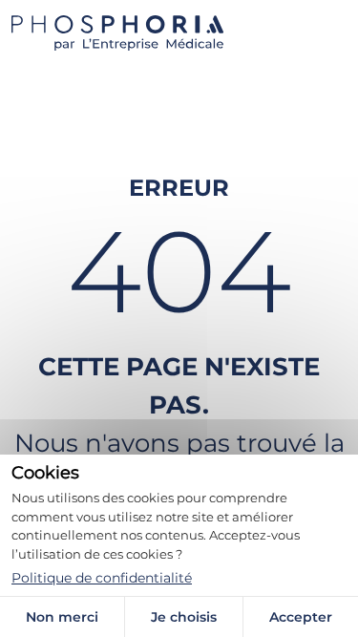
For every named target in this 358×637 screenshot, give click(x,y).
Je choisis (184, 617)
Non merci (62, 617)
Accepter (300, 617)
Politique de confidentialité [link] (101, 577)
